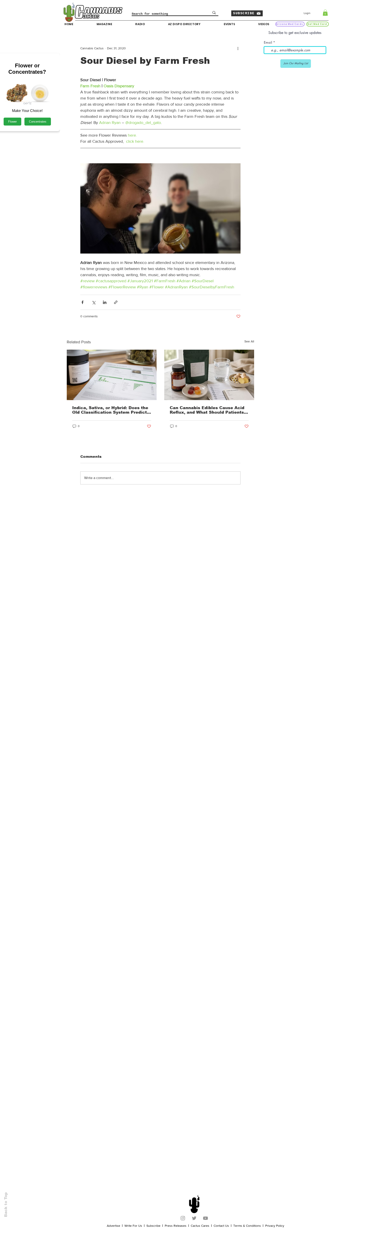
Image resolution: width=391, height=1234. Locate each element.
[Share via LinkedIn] (105, 302)
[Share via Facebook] (82, 302)
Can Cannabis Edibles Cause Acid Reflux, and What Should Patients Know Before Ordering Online (207, 410)
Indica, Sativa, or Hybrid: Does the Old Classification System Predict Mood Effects (110, 410)
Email (268, 42)
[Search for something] (214, 12)
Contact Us (221, 1225)
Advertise (113, 1225)
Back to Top (6, 1204)
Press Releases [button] (175, 1225)
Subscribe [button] (153, 1225)
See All (249, 341)
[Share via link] (116, 302)
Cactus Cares (200, 1225)
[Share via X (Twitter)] (93, 302)
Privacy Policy (274, 1225)
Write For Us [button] (133, 1225)
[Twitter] (194, 1218)
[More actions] (238, 48)
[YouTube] (205, 1218)
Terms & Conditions (247, 1225)
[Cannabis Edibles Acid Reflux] (209, 375)
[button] (247, 13)
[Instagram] (183, 1218)
